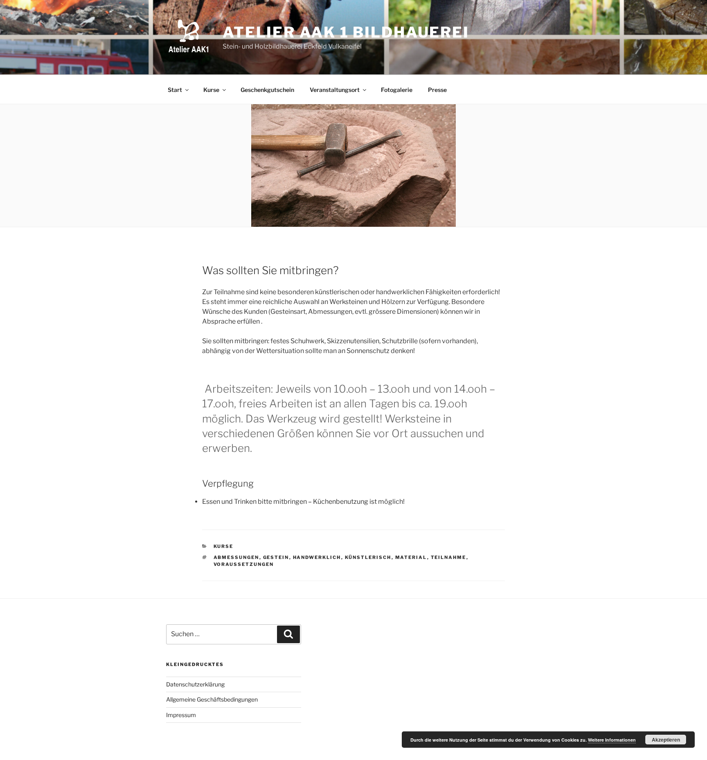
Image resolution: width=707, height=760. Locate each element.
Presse (437, 89)
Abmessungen (236, 557)
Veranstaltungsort (335, 89)
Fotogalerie (396, 89)
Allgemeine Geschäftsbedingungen (212, 699)
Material (411, 557)
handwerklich (317, 557)
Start (175, 89)
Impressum (181, 714)
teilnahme (448, 557)
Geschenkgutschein (267, 89)
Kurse (211, 89)
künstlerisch (368, 557)
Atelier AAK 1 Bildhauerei (346, 32)
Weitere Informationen (612, 740)
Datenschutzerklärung (195, 684)
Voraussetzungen (244, 564)
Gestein (276, 557)
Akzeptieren (666, 739)
